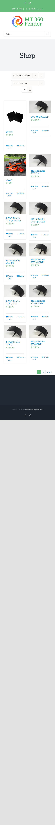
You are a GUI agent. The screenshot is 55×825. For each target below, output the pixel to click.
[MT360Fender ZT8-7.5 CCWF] (40, 208)
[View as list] (29, 89)
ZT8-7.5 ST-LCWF (39, 116)
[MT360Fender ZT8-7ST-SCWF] (15, 208)
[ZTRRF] (15, 114)
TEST (9, 179)
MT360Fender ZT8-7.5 (13, 261)
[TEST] (15, 165)
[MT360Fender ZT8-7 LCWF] (40, 291)
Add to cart (10, 146)
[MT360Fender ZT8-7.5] (15, 249)
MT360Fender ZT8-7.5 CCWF (38, 220)
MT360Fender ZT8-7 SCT (13, 302)
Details (21, 145)
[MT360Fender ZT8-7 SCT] (15, 291)
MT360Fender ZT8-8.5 (38, 172)
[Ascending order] (41, 75)
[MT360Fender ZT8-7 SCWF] (40, 249)
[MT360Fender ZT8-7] (15, 331)
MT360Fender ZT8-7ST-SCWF (13, 219)
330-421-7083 (17, 9)
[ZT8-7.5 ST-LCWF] (40, 107)
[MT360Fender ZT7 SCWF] (40, 331)
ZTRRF (9, 132)
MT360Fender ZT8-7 (13, 343)
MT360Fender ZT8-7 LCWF (38, 302)
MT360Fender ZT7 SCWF (38, 342)
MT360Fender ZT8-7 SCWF (38, 260)
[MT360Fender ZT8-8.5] (40, 160)
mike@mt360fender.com (34, 9)
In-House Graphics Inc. (34, 409)
